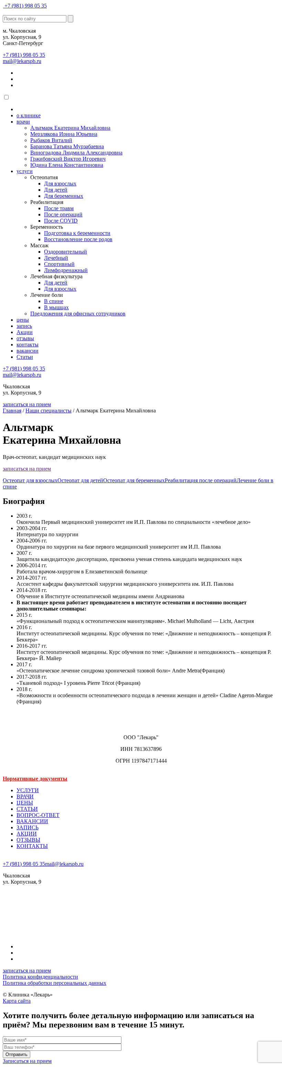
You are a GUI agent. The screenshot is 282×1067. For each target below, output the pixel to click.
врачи (23, 122)
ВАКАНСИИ (32, 821)
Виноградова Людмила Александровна (76, 152)
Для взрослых (60, 183)
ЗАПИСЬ (28, 827)
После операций (63, 214)
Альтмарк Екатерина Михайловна (70, 128)
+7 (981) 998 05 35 (25, 6)
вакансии (28, 351)
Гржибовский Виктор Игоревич (68, 159)
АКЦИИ (27, 834)
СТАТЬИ (27, 809)
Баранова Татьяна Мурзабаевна (67, 146)
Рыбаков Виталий (51, 140)
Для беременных (63, 196)
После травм (59, 208)
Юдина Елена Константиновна (66, 165)
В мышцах (56, 307)
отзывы (25, 338)
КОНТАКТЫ (32, 846)
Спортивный (59, 264)
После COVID (61, 221)
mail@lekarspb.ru (22, 61)
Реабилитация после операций (201, 480)
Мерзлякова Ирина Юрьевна (63, 134)
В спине (53, 301)
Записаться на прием (27, 1061)
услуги (25, 171)
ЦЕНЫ (25, 803)
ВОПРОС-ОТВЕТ (38, 815)
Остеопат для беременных (134, 480)
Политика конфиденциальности (40, 977)
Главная (12, 410)
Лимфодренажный (66, 270)
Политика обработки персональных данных (54, 983)
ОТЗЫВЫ (28, 840)
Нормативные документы (35, 779)
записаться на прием (27, 404)
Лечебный (56, 258)
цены (23, 320)
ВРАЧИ (25, 796)
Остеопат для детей (80, 480)
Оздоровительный (65, 252)
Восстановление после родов (78, 239)
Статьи (25, 357)
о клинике (29, 115)
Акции (25, 332)
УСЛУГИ (28, 790)
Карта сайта (17, 1001)
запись (24, 326)
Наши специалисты (48, 410)
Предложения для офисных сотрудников (78, 313)
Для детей (55, 190)
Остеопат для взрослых (30, 480)
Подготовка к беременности (77, 233)
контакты (28, 344)
